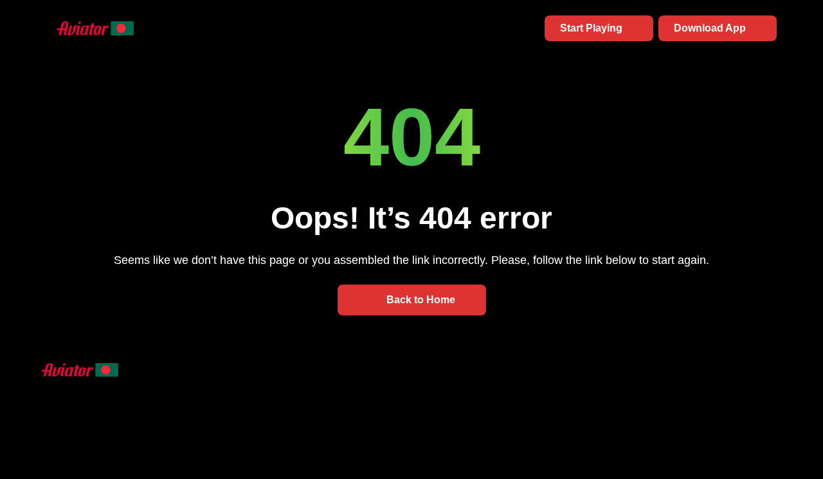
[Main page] (79, 28)
